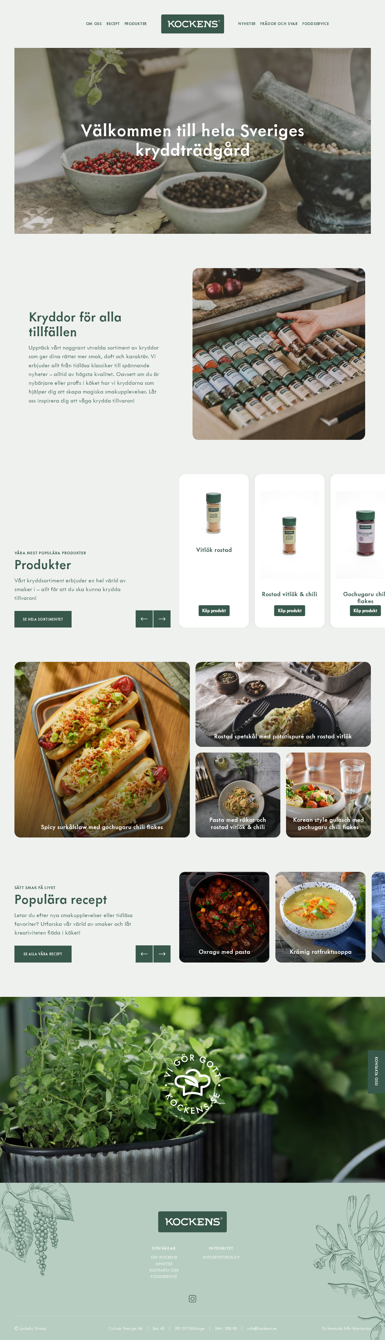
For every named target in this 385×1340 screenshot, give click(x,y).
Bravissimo (362, 1328)
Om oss (94, 23)
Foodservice (315, 23)
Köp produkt (214, 610)
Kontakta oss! (376, 1071)
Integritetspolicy (221, 1257)
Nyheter (247, 23)
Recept (113, 23)
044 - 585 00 (226, 1328)
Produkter (136, 23)
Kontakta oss (163, 1270)
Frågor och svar (279, 23)
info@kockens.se (261, 1328)
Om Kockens (164, 1257)
